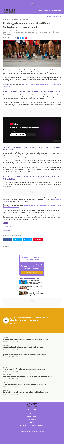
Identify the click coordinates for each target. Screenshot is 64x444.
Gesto (15, 250)
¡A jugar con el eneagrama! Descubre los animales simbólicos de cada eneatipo (24, 384)
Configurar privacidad (38, 431)
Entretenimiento (46, 10)
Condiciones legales (25, 431)
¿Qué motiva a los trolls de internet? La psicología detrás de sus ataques (23, 347)
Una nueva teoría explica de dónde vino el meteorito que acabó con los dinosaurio (25, 392)
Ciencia (40, 10)
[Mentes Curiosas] (28, 409)
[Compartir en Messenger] (23, 38)
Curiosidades (54, 10)
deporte (10, 250)
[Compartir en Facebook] (18, 38)
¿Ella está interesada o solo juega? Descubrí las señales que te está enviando (24, 355)
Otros (59, 10)
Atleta (5, 250)
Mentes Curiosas (10, 19)
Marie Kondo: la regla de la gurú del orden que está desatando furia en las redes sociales (27, 377)
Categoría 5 (22, 250)
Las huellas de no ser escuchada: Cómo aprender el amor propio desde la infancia (25, 339)
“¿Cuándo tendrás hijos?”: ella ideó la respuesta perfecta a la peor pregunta (24, 369)
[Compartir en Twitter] (21, 38)
